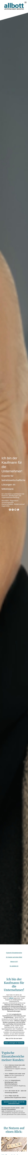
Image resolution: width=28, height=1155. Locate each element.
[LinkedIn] (10, 510)
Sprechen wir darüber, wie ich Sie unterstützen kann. (14, 1102)
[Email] (15, 510)
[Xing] (13, 510)
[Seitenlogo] (14, 6)
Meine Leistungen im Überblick (14, 1043)
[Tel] (18, 510)
